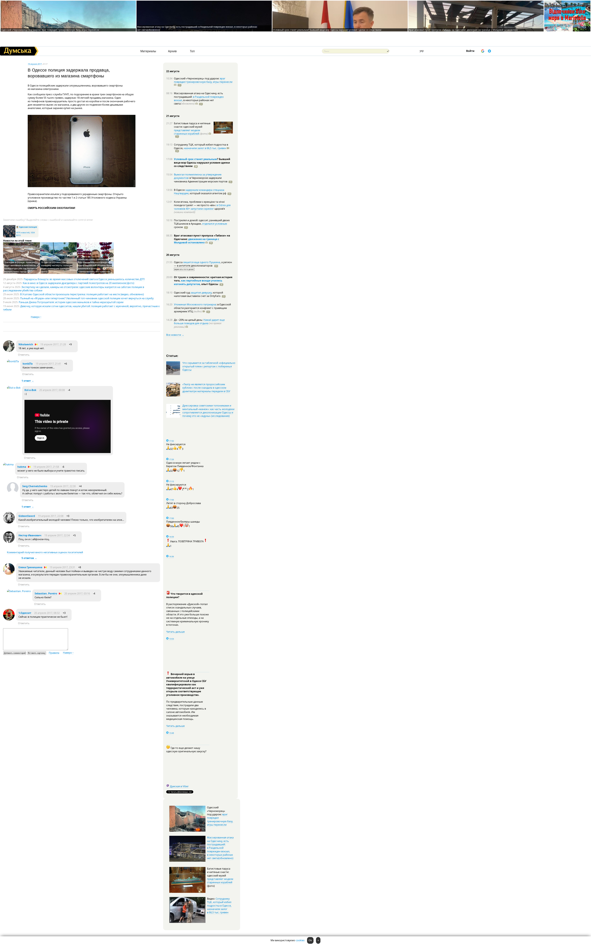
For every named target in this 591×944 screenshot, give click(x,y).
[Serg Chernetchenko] (12, 493)
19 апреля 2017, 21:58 (46, 466)
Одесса (178, 262)
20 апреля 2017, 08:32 (47, 613)
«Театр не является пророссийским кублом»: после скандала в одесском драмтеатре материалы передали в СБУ (206, 388)
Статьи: (172, 355)
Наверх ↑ (36, 317)
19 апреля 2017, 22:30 (63, 486)
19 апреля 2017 (35, 64)
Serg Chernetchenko (34, 486)
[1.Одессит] (9, 619)
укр (422, 50)
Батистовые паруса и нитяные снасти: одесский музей (192, 125)
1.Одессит (25, 613)
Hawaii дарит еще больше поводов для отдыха (199, 321)
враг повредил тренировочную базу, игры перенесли (203, 80)
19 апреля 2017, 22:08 (50, 516)
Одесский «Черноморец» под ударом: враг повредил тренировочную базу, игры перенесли (50, 29)
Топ (192, 51)
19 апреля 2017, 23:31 (62, 567)
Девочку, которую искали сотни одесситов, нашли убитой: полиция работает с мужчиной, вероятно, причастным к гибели (81, 307)
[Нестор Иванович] (9, 542)
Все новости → (175, 335)
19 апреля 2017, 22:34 (57, 535)
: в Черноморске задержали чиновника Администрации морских (200, 179)
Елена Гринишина (30, 567)
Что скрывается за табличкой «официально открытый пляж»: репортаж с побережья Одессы (208, 366)
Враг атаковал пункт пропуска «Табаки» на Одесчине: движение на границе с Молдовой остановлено (463, 29)
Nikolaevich (25, 344)
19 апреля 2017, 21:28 (53, 344)
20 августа (172, 255)
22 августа (172, 71)
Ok (310, 940)
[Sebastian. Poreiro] (19, 591)
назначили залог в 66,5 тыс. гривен (205, 148)
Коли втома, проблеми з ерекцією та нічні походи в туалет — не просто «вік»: (199, 203)
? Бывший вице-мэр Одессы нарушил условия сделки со (202, 162)
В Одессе (179, 190)
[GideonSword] (9, 522)
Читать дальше (175, 631)
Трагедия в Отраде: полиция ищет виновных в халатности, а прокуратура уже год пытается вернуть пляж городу (21, 267)
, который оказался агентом (207, 193)
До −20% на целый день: (188, 320)
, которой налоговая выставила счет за (198, 294)
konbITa (28, 363)
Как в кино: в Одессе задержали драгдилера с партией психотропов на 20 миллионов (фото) (78, 283)
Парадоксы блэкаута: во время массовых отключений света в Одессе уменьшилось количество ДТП (84, 279)
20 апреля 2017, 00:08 (52, 390)
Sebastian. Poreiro (46, 593)
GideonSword (26, 516)
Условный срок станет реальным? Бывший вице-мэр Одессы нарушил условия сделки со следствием (327, 29)
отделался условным (214, 223)
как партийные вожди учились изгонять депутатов (198, 282)
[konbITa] (13, 361)
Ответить (24, 354)
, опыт (209, 284)
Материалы (148, 51)
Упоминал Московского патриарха (195, 304)
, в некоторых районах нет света (194, 102)
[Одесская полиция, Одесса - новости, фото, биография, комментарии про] (9, 236)
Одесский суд (182, 292)
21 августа (172, 116)
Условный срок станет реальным (195, 159)
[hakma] (8, 464)
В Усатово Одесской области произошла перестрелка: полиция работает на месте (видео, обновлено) (82, 294)
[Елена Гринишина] (9, 574)
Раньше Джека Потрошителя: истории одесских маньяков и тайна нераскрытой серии (71, 302)
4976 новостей (23, 232)
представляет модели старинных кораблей (187, 132)
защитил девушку (201, 292)
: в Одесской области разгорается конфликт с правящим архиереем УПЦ (202, 308)
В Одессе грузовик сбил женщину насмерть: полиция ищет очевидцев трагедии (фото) (56, 267)
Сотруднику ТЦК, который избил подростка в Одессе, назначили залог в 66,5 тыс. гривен (219, 905)
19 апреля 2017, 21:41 (48, 363)
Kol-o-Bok (30, 390)
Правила (54, 653)
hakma (21, 466)
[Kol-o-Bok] (14, 387)
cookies (300, 940)
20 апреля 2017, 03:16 (77, 593)
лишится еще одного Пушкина (201, 262)
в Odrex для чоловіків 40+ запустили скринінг (202, 206)
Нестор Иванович (29, 535)
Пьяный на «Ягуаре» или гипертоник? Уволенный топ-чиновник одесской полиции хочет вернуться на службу (87, 298)
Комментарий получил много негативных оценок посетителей (45, 552)
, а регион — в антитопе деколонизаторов (203, 264)
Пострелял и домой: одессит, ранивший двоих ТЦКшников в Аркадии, (202, 222)
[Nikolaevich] (9, 351)
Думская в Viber (179, 786)
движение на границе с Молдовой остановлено (196, 240)
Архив (172, 51)
